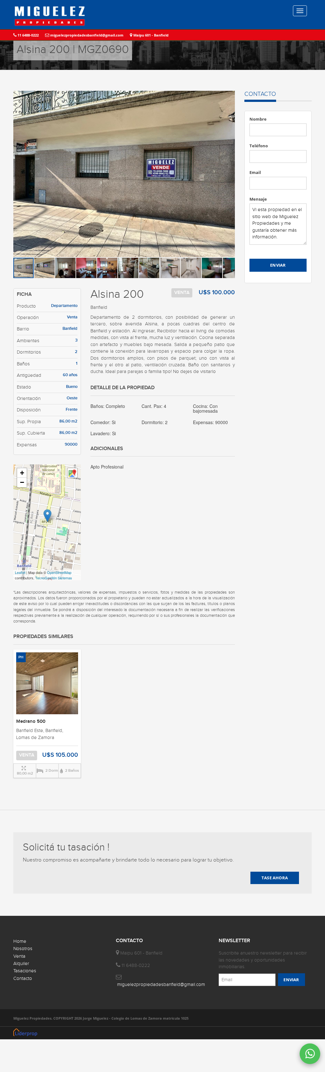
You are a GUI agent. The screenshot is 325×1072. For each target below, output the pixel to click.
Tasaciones (24, 971)
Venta (19, 956)
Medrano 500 (30, 721)
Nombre (258, 119)
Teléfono (258, 146)
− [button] (22, 482)
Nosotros (22, 948)
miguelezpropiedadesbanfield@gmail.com (86, 35)
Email (255, 172)
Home (19, 941)
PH (20, 657)
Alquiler (21, 963)
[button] (229, 96)
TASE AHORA (275, 878)
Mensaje (258, 199)
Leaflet (20, 572)
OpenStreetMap (59, 572)
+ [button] (22, 473)
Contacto (22, 978)
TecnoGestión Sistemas (53, 577)
